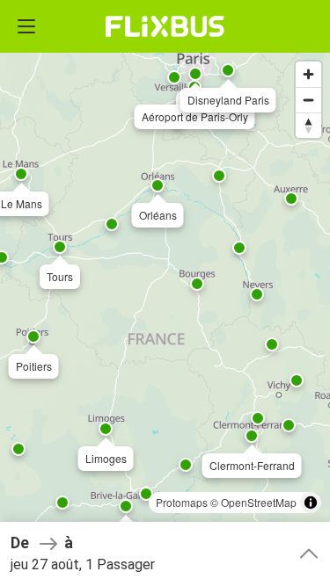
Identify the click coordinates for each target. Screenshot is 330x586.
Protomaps (182, 502)
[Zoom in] (308, 74)
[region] (165, 293)
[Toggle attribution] (310, 502)
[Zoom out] (308, 99)
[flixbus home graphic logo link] (165, 26)
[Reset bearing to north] (308, 125)
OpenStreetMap (259, 502)
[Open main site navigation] (26, 26)
